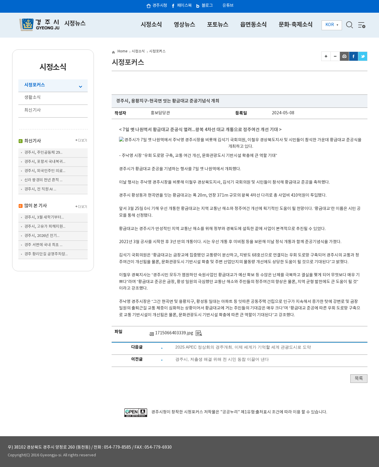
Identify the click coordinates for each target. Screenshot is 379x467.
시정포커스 (34, 85)
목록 (359, 378)
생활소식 (32, 97)
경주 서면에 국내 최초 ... (43, 245)
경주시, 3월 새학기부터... (44, 217)
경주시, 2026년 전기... (42, 236)
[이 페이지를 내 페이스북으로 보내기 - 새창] (353, 59)
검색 (349, 24)
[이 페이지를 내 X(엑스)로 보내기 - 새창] (362, 59)
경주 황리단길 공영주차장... (46, 254)
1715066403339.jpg (174, 333)
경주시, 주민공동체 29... (43, 152)
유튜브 (228, 5)
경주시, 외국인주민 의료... (44, 171)
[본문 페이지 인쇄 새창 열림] (344, 59)
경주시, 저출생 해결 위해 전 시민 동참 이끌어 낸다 (222, 359)
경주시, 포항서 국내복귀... (44, 162)
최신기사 (32, 110)
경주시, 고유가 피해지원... (44, 226)
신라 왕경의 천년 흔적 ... (43, 180)
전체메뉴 (361, 24)
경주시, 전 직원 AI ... (40, 189)
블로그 (207, 5)
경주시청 (159, 5)
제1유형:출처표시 (256, 412)
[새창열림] (135, 415)
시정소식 (138, 51)
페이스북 (184, 5)
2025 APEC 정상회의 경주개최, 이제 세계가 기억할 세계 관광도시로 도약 (243, 347)
